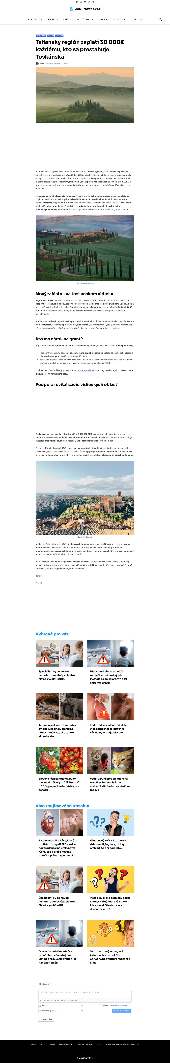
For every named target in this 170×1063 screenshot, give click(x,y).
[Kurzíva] (44, 1000)
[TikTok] (89, 2)
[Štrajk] (51, 1000)
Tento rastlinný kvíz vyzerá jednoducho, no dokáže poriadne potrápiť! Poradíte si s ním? (110, 957)
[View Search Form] (160, 19)
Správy (51, 36)
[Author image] (37, 63)
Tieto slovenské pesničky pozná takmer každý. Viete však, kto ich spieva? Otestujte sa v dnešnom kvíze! (110, 903)
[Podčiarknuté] (48, 1000)
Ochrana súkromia (66, 1044)
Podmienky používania (85, 1044)
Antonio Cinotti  (87, 283)
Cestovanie (41, 36)
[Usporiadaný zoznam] (55, 1000)
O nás (43, 1044)
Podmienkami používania (118, 1006)
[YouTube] (85, 2)
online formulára (85, 370)
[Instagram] (81, 2)
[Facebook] (77, 2)
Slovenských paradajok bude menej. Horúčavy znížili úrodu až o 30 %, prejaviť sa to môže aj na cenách (59, 784)
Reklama (34, 1044)
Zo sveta (59, 36)
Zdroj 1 (39, 575)
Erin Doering (87, 537)
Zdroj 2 (39, 583)
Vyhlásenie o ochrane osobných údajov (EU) (122, 1044)
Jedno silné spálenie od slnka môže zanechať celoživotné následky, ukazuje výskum (108, 729)
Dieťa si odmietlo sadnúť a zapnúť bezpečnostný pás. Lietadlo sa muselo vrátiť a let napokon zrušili (108, 677)
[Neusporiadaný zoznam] (58, 1000)
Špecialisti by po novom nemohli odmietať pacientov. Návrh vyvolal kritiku (57, 675)
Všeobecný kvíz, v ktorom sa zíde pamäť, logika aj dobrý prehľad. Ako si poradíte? (108, 844)
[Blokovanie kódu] (65, 1000)
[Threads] (93, 2)
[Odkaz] (69, 1000)
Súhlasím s (114, 1006)
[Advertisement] (80, 609)
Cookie (99, 1044)
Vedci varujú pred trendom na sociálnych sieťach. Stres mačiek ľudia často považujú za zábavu (110, 784)
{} (72, 1000)
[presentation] (59, 653)
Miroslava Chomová (52, 63)
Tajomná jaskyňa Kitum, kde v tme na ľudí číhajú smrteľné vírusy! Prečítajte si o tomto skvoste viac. (58, 731)
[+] (75, 1000)
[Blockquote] (62, 1000)
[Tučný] (41, 1000)
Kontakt (52, 1044)
